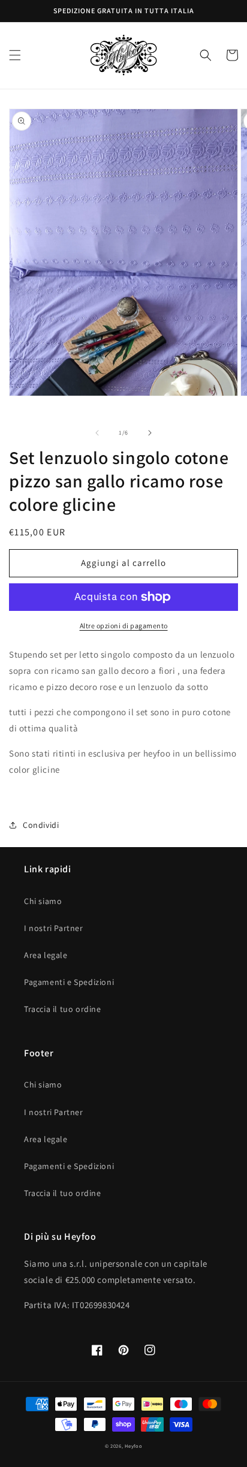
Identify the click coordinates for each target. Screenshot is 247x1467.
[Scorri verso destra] (150, 433)
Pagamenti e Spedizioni (69, 982)
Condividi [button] (41, 825)
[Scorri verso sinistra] (97, 433)
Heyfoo (133, 1445)
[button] (15, 55)
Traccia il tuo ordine (62, 1009)
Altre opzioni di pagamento (124, 625)
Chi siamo (43, 901)
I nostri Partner (53, 928)
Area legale (46, 955)
